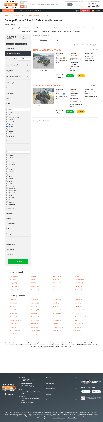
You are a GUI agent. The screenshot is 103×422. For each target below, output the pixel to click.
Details (81, 76)
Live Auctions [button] (19, 11)
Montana (56, 317)
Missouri (11, 202)
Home (7, 16)
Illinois (11, 179)
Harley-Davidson (14, 117)
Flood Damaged (89, 28)
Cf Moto (11, 115)
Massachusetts (13, 190)
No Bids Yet (45, 31)
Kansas (11, 183)
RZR (32, 283)
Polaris (11, 127)
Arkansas (11, 160)
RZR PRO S (78, 283)
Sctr (10, 129)
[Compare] (94, 50)
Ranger (55, 279)
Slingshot (34, 290)
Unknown (11, 134)
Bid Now (70, 76)
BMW (10, 112)
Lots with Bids (56, 31)
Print (96, 45)
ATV (32, 276)
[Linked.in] (10, 394)
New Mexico (13, 324)
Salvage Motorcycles (14, 28)
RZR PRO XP (13, 286)
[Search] (70, 4)
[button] (18, 83)
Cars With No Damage (39, 28)
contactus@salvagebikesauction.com (74, 1)
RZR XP (55, 286)
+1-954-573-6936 (92, 5)
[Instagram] (7, 394)
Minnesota (12, 200)
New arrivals (67, 31)
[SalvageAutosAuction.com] (22, 3)
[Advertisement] (51, 359)
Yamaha (11, 136)
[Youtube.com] (12, 394)
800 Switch (13, 276)
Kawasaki (11, 122)
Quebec (77, 327)
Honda (11, 120)
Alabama (11, 157)
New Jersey (78, 320)
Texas (55, 331)
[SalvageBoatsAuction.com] (25, 6)
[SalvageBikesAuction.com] (22, 6)
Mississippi (12, 205)
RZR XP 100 (78, 286)
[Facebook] (5, 394)
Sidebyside (13, 290)
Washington (35, 334)
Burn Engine (26, 31)
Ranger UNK (78, 279)
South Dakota (14, 331)
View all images (43, 70)
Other (33, 279)
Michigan (11, 197)
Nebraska (56, 320)
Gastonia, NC (74, 55)
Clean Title (65, 28)
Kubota (11, 124)
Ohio (54, 324)
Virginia (12, 334)
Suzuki (11, 131)
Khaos (77, 276)
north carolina (34, 16)
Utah (76, 331)
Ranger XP (13, 283)
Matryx (12, 279)
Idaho (10, 176)
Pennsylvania (57, 327)
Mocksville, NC (74, 91)
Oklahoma (78, 324)
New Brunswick (79, 317)
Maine (10, 195)
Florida (11, 169)
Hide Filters (24, 38)
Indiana (11, 181)
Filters (78, 45)
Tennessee (34, 331)
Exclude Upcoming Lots (13, 76)
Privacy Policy (72, 418)
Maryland (12, 193)
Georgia (11, 172)
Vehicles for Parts (54, 28)
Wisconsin (56, 334)
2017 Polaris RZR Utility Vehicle (47, 49)
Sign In (77, 11)
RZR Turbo (34, 286)
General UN (56, 276)
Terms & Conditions (59, 418)
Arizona (11, 162)
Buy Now (26, 28)
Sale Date (44, 40)
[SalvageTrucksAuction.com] (25, 3)
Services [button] (37, 11)
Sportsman (56, 290)
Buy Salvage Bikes (18, 16)
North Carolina (14, 320)
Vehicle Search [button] (7, 11)
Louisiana (12, 188)
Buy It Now (9, 71)
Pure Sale (77, 31)
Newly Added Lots (12, 59)
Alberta (11, 155)
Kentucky (11, 186)
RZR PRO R (56, 283)
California (12, 165)
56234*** (58, 55)
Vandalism (36, 31)
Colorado (11, 167)
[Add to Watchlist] (91, 50)
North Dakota (35, 320)
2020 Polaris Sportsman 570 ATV (48, 85)
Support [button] (29, 11)
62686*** (58, 91)
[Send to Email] (97, 50)
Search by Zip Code (12, 65)
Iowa (10, 174)
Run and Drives (76, 28)
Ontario (12, 327)
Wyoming (78, 334)
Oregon (33, 327)
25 (57, 40)
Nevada (33, 324)
